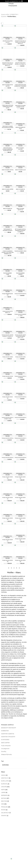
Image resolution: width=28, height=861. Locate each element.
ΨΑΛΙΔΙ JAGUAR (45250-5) (20, 293)
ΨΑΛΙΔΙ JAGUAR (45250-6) (7, 438)
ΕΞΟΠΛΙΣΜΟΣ (5, 739)
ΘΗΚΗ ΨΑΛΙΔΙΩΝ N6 (7, 208)
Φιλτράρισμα (5, 765)
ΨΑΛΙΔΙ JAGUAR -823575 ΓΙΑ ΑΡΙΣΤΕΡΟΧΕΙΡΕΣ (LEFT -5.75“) (20, 336)
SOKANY (3, 815)
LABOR (3, 792)
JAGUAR (3, 786)
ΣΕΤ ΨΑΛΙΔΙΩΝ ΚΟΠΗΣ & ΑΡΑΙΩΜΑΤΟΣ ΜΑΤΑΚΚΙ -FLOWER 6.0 (20, 230)
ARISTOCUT (4, 778)
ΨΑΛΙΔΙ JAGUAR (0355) (20, 356)
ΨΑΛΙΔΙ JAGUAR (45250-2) (20, 396)
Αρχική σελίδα (5, 14)
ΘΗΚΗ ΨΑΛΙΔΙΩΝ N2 (20, 189)
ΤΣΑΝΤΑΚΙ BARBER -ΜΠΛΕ (20, 251)
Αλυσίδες (3, 751)
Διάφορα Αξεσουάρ (6, 754)
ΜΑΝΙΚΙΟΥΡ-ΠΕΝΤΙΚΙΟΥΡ (8, 727)
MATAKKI (4, 798)
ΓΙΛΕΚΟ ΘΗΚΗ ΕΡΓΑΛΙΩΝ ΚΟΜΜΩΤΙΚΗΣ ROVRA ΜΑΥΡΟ (7, 107)
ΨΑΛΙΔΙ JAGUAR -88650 (7, 356)
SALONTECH (5, 812)
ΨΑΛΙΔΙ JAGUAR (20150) (7, 376)
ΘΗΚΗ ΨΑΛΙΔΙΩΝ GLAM (20, 169)
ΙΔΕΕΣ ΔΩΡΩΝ (5, 742)
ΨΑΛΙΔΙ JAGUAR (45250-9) (20, 457)
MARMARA (4, 795)
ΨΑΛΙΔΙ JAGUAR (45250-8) (7, 457)
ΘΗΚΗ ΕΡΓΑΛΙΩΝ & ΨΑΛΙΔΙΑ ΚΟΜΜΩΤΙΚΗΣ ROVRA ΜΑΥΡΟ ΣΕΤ (8, 149)
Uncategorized (5, 748)
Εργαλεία (3, 16)
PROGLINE (4, 807)
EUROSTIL (4, 784)
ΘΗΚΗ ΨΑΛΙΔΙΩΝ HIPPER (7, 189)
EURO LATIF (4, 781)
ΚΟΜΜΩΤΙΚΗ (5, 730)
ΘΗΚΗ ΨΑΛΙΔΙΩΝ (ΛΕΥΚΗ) (7, 169)
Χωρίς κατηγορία (5, 745)
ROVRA (3, 809)
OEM (2, 804)
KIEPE (3, 789)
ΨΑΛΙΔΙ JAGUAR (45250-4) (20, 417)
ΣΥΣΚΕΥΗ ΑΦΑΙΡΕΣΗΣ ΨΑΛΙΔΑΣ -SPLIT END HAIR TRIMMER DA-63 (8, 252)
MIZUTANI (4, 801)
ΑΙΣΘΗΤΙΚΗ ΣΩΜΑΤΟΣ (7, 733)
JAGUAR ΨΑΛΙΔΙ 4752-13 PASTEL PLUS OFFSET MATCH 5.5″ (20, 42)
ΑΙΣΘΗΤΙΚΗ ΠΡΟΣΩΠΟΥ (8, 736)
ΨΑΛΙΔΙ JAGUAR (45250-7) (20, 438)
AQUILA (3, 775)
